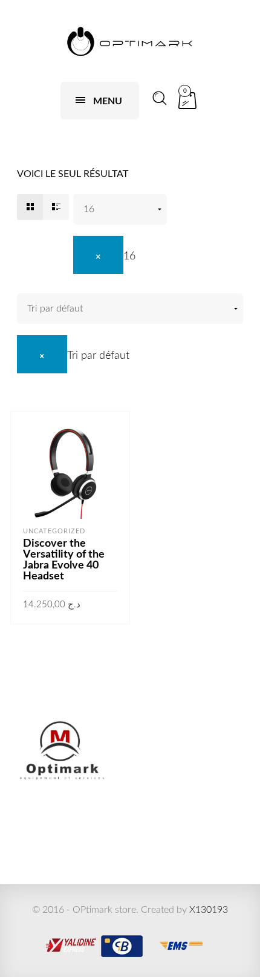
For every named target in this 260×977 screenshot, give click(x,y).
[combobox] (104, 256)
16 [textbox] (129, 256)
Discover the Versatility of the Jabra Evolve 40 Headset (64, 560)
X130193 (208, 910)
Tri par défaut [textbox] (98, 355)
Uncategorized (54, 531)
